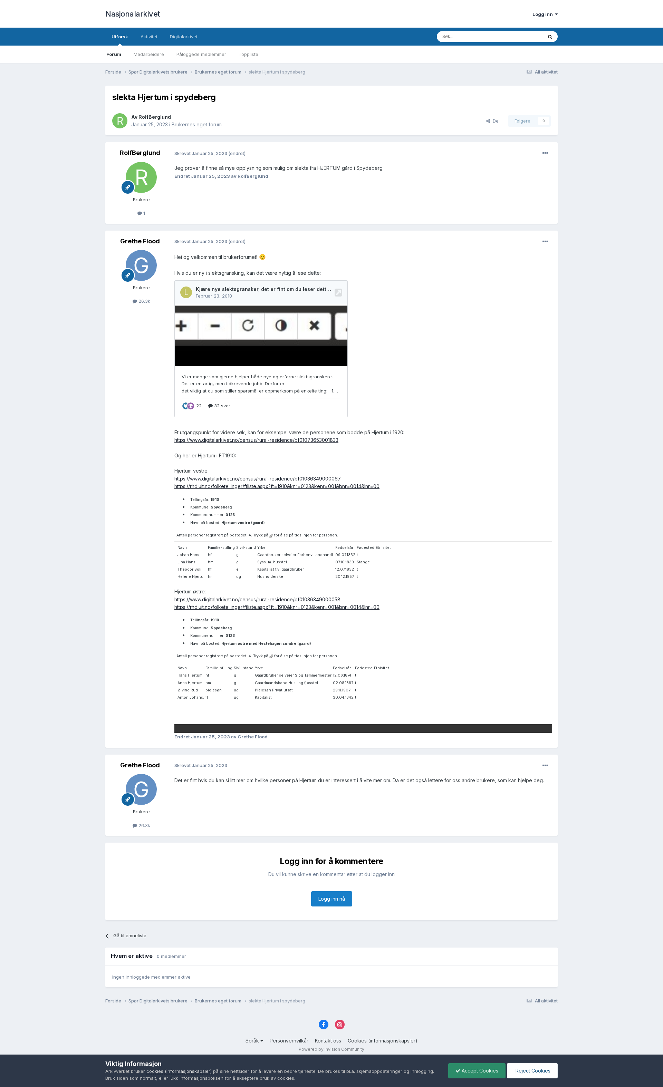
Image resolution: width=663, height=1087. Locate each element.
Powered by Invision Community (331, 1049)
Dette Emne (521, 36)
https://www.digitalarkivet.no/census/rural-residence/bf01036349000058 (257, 599)
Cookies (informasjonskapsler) (382, 1041)
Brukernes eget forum (197, 124)
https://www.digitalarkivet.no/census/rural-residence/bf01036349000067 (257, 479)
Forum (113, 54)
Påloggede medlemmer (201, 54)
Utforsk (120, 36)
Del (495, 121)
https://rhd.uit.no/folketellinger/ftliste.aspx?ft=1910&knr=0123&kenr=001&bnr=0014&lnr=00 (276, 486)
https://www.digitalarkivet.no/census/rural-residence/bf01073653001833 (256, 440)
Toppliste (248, 54)
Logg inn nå (331, 899)
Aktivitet (149, 36)
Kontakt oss (328, 1041)
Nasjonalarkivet (132, 13)
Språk (253, 1041)
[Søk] (550, 36)
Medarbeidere (149, 54)
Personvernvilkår (289, 1041)
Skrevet (201, 153)
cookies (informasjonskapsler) (179, 1071)
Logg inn (543, 14)
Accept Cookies (479, 1071)
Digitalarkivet (184, 36)
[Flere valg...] (545, 153)
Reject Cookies (532, 1071)
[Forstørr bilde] (271, 535)
